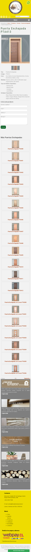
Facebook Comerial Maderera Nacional (1, 17)
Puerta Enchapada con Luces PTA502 (15, 326)
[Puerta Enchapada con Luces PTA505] (15, 356)
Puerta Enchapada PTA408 (15, 243)
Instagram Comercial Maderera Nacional (6, 17)
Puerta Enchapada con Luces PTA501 (15, 314)
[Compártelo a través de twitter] (5, 133)
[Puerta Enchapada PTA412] (15, 285)
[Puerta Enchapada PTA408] (15, 238)
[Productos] (15, 425)
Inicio (8, 23)
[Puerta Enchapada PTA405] (15, 203)
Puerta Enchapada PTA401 (15, 160)
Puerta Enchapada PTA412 (15, 290)
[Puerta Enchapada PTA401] (15, 156)
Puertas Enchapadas (25, 23)
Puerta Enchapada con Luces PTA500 (15, 302)
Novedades (10, 523)
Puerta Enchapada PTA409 (15, 255)
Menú (15, 20)
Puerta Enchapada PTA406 (15, 219)
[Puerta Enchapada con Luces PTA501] (15, 309)
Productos (13, 23)
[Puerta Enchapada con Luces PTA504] (15, 344)
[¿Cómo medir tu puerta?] (15, 387)
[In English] (9, 17)
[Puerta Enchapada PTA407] (15, 226)
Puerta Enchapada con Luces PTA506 (15, 373)
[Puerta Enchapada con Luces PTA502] (15, 321)
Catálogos (9, 522)
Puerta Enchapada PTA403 (15, 184)
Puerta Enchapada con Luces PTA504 (15, 349)
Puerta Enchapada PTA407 (15, 231)
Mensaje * (3, 116)
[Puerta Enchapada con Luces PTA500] (15, 297)
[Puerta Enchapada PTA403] (15, 179)
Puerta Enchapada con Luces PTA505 (15, 361)
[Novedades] (15, 459)
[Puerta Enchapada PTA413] (15, 68)
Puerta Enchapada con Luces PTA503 (15, 338)
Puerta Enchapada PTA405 (15, 208)
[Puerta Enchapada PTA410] (15, 262)
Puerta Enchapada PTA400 (15, 149)
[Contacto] (15, 477)
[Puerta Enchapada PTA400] (15, 144)
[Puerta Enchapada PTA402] (15, 167)
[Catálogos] (15, 444)
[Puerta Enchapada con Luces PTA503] (15, 333)
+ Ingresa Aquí (4, 394)
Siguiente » (27, 378)
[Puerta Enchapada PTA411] (15, 274)
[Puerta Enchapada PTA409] (15, 250)
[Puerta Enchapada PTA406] (15, 215)
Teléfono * (3, 112)
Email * (2, 108)
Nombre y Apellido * (5, 104)
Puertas (18, 23)
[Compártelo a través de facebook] (2, 133)
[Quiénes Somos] (15, 406)
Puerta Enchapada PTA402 (15, 172)
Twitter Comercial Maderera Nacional (4, 17)
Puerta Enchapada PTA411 (15, 278)
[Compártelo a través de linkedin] (8, 133)
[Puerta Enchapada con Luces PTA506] (15, 368)
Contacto (9, 525)
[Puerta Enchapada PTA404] (15, 191)
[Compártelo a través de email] (12, 133)
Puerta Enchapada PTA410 (15, 267)
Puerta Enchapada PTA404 (15, 196)
